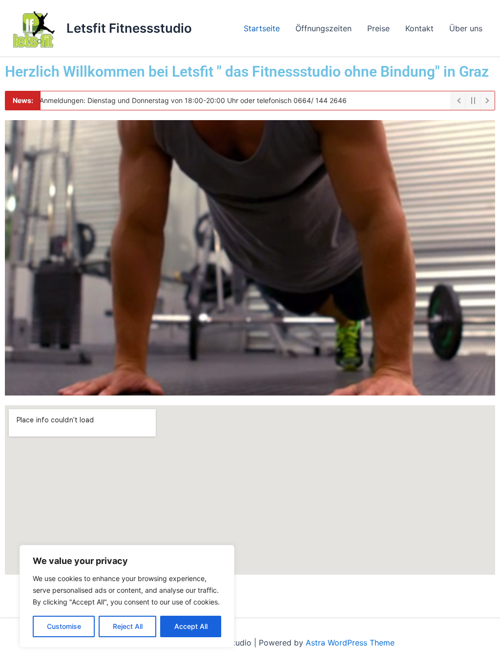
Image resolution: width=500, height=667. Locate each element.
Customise (64, 626)
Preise (378, 28)
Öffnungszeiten (323, 28)
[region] (127, 596)
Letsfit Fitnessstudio (129, 28)
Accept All (191, 626)
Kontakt (419, 28)
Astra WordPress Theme (350, 642)
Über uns (465, 28)
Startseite (262, 28)
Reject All (128, 626)
